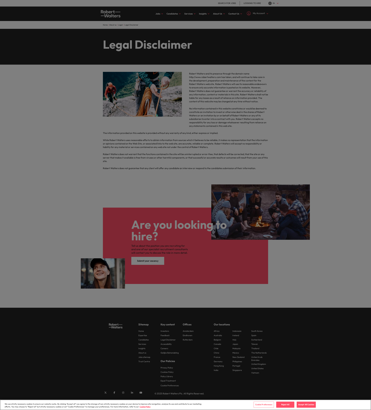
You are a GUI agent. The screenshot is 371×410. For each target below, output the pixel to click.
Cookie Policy (145, 407)
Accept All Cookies (306, 404)
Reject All (285, 404)
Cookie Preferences (263, 404)
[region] (185, 405)
